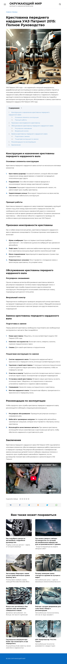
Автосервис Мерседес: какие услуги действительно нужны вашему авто (18, 575)
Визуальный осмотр (22, 131)
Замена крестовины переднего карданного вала (29, 134)
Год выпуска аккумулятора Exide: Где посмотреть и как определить (17, 641)
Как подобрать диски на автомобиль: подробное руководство (15, 540)
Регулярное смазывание (23, 128)
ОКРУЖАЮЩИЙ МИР (26, 3)
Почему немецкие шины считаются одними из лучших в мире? (47, 575)
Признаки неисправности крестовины (25, 123)
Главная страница (11, 12)
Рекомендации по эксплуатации (23, 142)
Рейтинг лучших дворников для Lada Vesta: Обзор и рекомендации (48, 608)
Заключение (16, 145)
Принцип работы (21, 120)
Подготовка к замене (22, 136)
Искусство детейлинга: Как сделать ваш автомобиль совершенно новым (17, 608)
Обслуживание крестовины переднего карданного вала (32, 126)
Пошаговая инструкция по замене (26, 139)
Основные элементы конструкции (27, 117)
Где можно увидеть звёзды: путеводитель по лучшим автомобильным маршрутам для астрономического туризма (48, 541)
